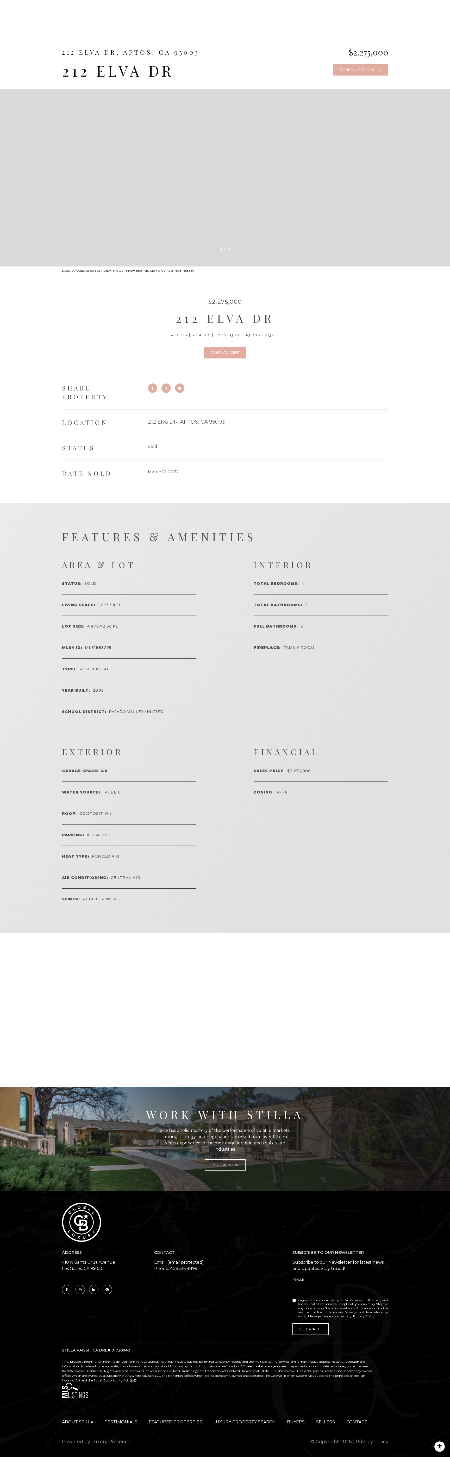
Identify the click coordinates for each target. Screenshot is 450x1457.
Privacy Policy (363, 1316)
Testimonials (121, 1421)
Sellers (325, 1421)
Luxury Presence (110, 1441)
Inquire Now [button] (225, 1165)
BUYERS (296, 1421)
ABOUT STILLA (77, 1421)
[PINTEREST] (107, 1289)
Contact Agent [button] (225, 352)
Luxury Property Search (245, 1421)
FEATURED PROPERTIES (175, 1421)
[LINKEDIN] (93, 1289)
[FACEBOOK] (66, 1289)
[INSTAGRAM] (80, 1289)
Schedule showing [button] (361, 69)
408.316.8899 (183, 1268)
